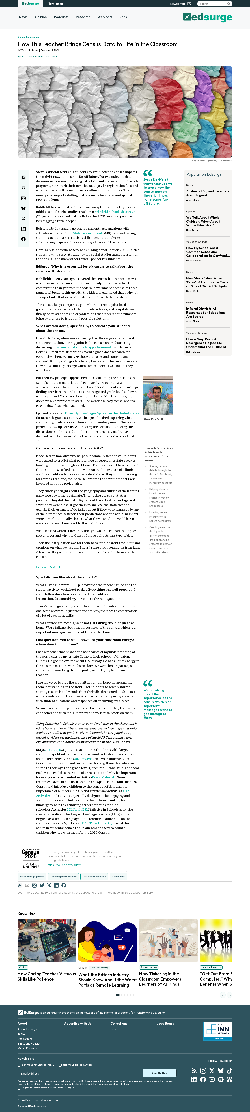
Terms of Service (42, 1099)
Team (21, 1034)
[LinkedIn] (56, 885)
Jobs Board (166, 1023)
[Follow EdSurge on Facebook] (203, 1079)
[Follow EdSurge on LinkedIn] (194, 1079)
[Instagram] (34, 885)
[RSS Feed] (20, 885)
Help (56, 1099)
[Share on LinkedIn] (23, 229)
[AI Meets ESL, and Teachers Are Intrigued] (208, 194)
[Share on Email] (23, 188)
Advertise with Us (77, 1023)
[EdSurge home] (30, 3)
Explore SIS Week (48, 567)
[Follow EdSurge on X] (212, 1071)
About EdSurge (27, 1029)
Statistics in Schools (88, 233)
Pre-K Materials (104, 777)
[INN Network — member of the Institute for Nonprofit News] (217, 1031)
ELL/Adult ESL (77, 809)
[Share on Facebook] (23, 239)
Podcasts (61, 17)
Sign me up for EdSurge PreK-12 (38, 1064)
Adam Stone (192, 200)
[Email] (27, 885)
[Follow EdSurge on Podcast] (229, 1079)
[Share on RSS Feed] (23, 177)
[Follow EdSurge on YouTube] (212, 1079)
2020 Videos (83, 758)
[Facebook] (63, 885)
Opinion (41, 17)
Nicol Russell (192, 230)
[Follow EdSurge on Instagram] (203, 1071)
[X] (49, 885)
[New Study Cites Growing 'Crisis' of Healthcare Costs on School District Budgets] (208, 283)
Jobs (123, 17)
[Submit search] (229, 4)
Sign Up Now (160, 1073)
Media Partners (27, 1048)
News (23, 17)
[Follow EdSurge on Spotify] (221, 1079)
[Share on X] (23, 218)
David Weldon (193, 291)
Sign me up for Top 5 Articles (77, 1064)
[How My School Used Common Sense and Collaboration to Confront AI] (208, 252)
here (93, 892)
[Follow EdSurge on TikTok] (229, 1071)
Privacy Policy (52, 1084)
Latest (114, 1029)
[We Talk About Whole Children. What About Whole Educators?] (208, 222)
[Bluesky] (42, 885)
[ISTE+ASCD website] (55, 3)
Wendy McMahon (29, 50)
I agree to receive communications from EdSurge (48, 1087)
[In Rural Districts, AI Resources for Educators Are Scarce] (208, 313)
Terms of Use (33, 1084)
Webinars (105, 17)
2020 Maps (53, 749)
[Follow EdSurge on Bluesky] (221, 1071)
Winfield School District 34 (115, 211)
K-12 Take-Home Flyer (98, 823)
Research (83, 17)
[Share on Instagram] (23, 198)
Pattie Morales (193, 260)
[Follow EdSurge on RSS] (194, 1071)
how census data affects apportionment (82, 347)
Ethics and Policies (29, 1043)
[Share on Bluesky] (23, 208)
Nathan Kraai (193, 351)
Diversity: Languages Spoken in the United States (102, 413)
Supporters (25, 1039)
